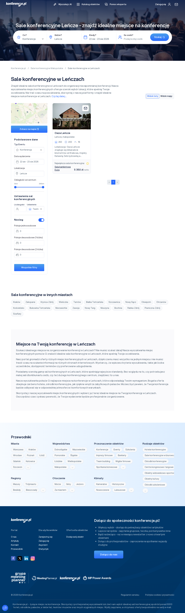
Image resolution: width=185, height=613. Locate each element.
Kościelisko (18, 308)
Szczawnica (114, 302)
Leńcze (58, 136)
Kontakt (15, 545)
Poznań (30, 455)
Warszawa (18, 449)
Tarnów (77, 302)
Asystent (43, 545)
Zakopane (30, 302)
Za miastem (60, 490)
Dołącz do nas (108, 554)
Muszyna (105, 308)
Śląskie (73, 455)
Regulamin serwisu (130, 594)
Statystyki (43, 549)
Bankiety (122, 455)
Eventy (117, 449)
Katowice (30, 461)
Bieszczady (31, 490)
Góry (68, 484)
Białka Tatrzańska (94, 302)
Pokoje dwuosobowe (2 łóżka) (28, 249)
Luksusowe (119, 490)
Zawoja (76, 308)
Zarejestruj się (45, 536)
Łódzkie (58, 461)
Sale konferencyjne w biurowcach (161, 455)
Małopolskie (60, 467)
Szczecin (17, 467)
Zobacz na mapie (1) (29, 129)
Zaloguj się (44, 540)
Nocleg (18, 219)
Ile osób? (128, 35)
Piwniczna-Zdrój (152, 308)
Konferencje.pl (18, 68)
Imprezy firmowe (104, 455)
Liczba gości (19, 204)
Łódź (42, 455)
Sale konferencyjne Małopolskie (47, 68)
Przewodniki (17, 549)
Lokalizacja (19, 168)
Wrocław (17, 455)
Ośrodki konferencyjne (155, 461)
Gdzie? (58, 35)
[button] (88, 4)
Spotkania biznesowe (106, 467)
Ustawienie (31, 204)
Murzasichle (61, 308)
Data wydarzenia (22, 156)
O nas (13, 536)
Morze (58, 484)
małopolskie (69, 136)
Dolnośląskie (61, 449)
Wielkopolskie (74, 461)
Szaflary (17, 313)
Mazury (16, 484)
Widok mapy (166, 96)
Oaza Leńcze (62, 133)
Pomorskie (60, 455)
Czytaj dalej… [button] (59, 96)
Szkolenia (130, 449)
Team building (103, 461)
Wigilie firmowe (123, 461)
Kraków (16, 302)
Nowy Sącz (130, 302)
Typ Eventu (19, 144)
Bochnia (118, 308)
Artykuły (15, 540)
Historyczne (118, 484)
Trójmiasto (30, 484)
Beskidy (17, 490)
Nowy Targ (90, 308)
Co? (25, 35)
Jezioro (80, 484)
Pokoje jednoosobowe (25, 225)
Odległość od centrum (25, 179)
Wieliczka (63, 302)
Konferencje (102, 449)
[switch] (41, 220)
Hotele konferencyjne (155, 449)
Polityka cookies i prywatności (159, 594)
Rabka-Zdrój (133, 308)
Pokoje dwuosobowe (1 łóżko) (28, 237)
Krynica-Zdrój (47, 302)
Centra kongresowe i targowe (159, 467)
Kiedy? (92, 35)
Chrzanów (161, 302)
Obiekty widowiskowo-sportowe (160, 473)
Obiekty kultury (152, 478)
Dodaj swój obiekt (75, 536)
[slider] (15, 187)
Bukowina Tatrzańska (40, 308)
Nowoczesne (102, 490)
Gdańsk (17, 461)
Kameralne (101, 484)
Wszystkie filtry (29, 267)
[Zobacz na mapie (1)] (29, 113)
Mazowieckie (79, 449)
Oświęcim (146, 302)
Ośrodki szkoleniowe (155, 484)
